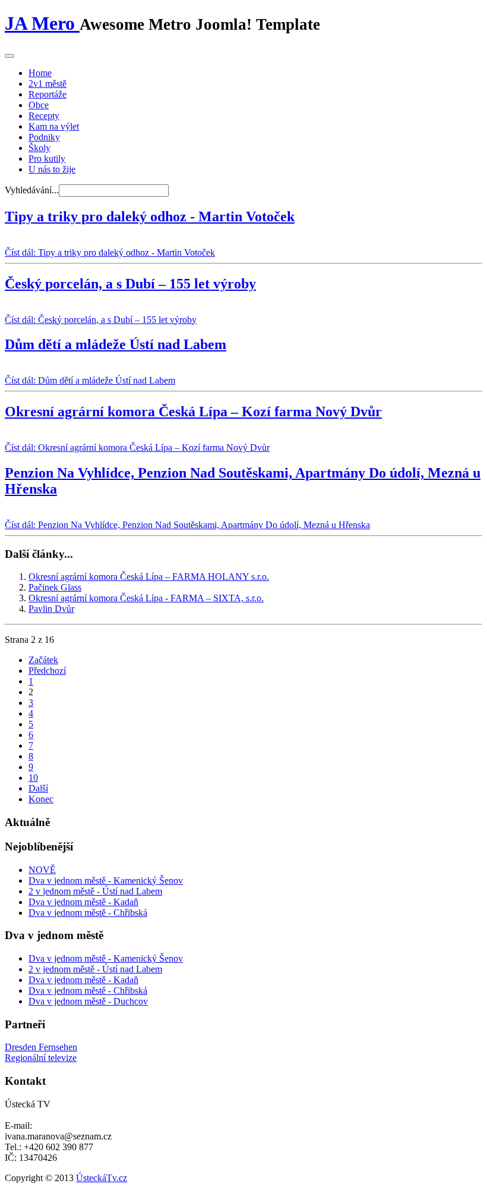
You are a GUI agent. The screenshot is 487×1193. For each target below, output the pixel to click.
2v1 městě (48, 84)
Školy (39, 148)
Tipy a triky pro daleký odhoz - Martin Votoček (150, 216)
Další (38, 788)
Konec (41, 799)
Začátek (43, 660)
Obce (39, 105)
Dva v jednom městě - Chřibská (88, 913)
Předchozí (47, 670)
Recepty (44, 116)
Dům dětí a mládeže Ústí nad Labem (115, 344)
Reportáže (48, 94)
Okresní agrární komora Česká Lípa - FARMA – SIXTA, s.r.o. (146, 598)
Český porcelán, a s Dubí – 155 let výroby (130, 283)
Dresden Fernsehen (41, 1047)
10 (33, 778)
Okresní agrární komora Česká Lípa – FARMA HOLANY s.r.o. (149, 577)
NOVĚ (42, 870)
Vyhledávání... (32, 190)
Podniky (44, 137)
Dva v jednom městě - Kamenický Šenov (106, 880)
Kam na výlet (54, 126)
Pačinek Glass (55, 587)
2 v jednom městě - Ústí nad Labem (95, 891)
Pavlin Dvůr (51, 609)
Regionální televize (41, 1058)
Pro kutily (47, 158)
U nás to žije (52, 169)
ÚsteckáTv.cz (101, 1178)
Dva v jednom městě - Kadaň (83, 902)
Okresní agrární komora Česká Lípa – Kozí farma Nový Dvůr (193, 411)
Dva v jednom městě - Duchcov (88, 1001)
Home (40, 73)
